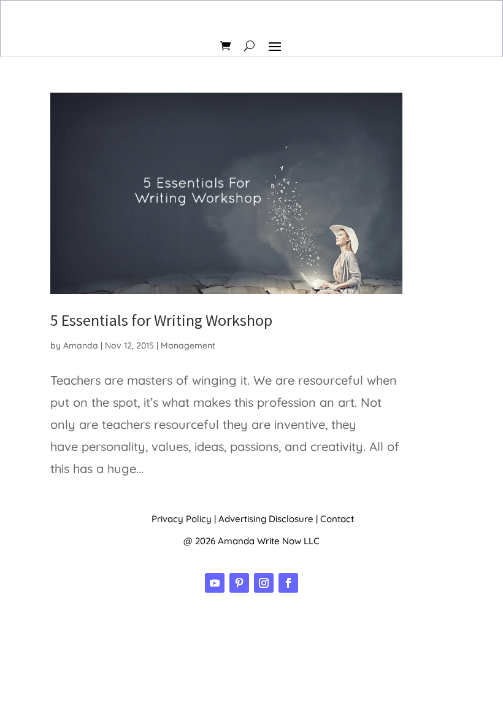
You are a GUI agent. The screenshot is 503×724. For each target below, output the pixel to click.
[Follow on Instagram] (264, 583)
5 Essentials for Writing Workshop (161, 320)
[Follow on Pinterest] (239, 583)
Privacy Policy (182, 519)
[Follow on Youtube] (215, 583)
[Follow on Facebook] (288, 583)
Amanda (80, 345)
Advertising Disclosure (265, 519)
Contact (337, 519)
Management (188, 345)
